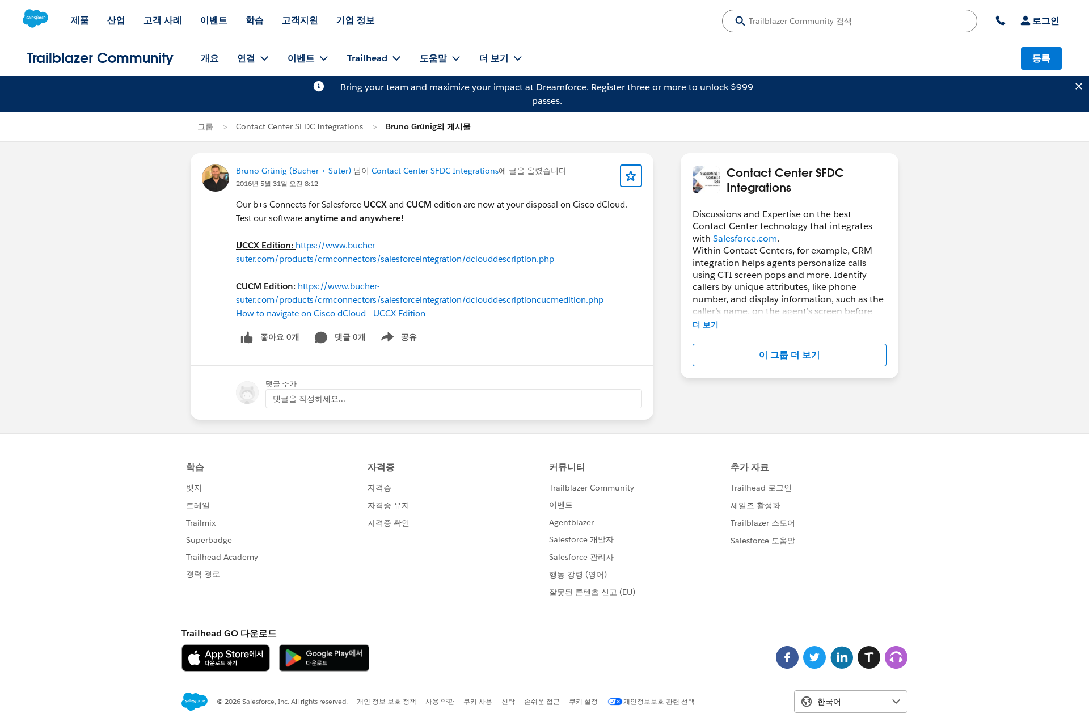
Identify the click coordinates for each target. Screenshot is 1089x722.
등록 (1041, 58)
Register (608, 87)
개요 (210, 58)
